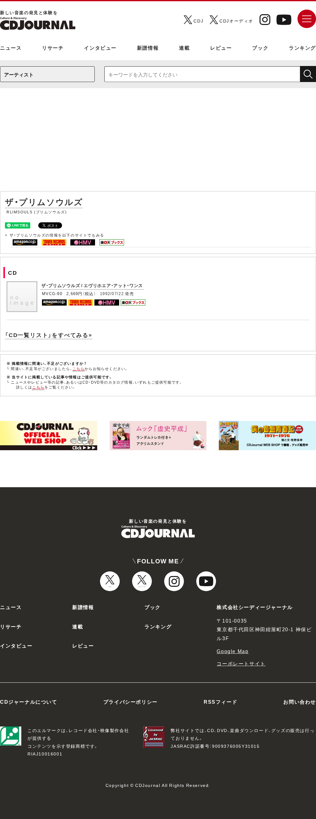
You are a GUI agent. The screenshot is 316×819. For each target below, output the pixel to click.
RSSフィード (220, 701)
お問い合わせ (299, 701)
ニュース (11, 47)
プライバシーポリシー (130, 701)
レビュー (221, 47)
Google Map (232, 651)
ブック (260, 47)
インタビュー (100, 47)
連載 (184, 47)
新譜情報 (148, 47)
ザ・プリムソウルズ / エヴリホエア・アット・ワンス (92, 285)
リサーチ (53, 47)
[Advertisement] (158, 143)
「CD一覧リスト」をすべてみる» (48, 335)
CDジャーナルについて (28, 701)
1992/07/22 (112, 293)
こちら (79, 368)
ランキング (302, 47)
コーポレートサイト (241, 663)
